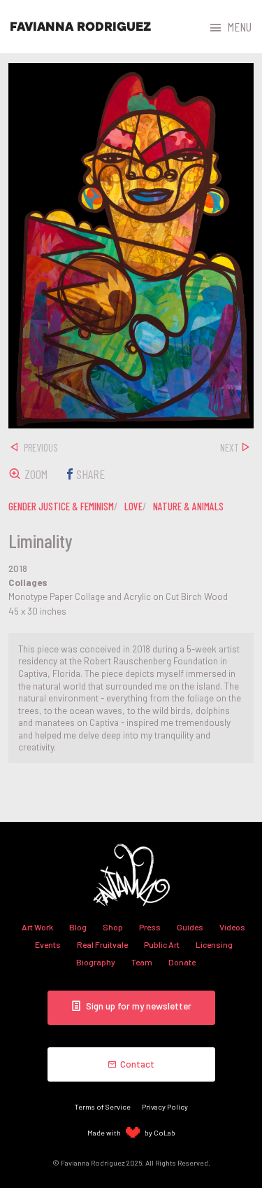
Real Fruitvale (102, 944)
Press (150, 927)
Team (141, 962)
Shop (113, 927)
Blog (78, 927)
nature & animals (188, 506)
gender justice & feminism (61, 506)
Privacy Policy (165, 1106)
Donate (182, 962)
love (133, 506)
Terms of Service (103, 1106)
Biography (95, 962)
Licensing (214, 944)
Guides (190, 927)
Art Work (37, 927)
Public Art (162, 944)
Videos (232, 927)
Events (48, 944)
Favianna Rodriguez (80, 27)
